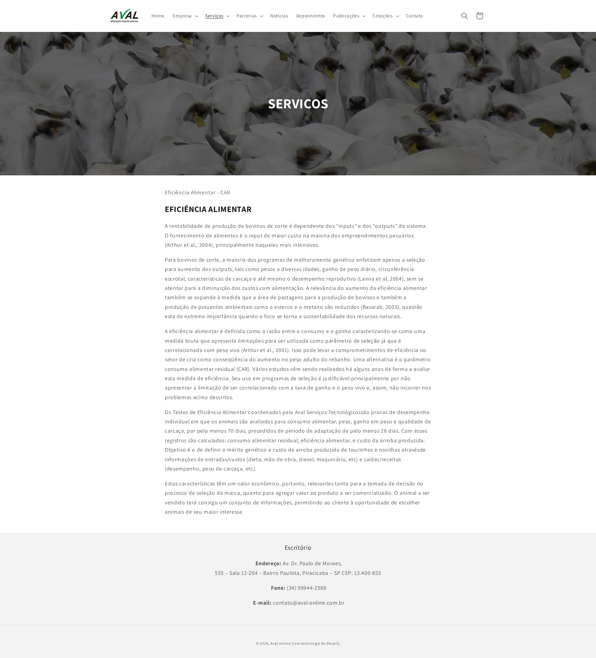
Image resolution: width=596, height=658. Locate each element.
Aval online (280, 643)
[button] (185, 16)
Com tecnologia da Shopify (316, 643)
